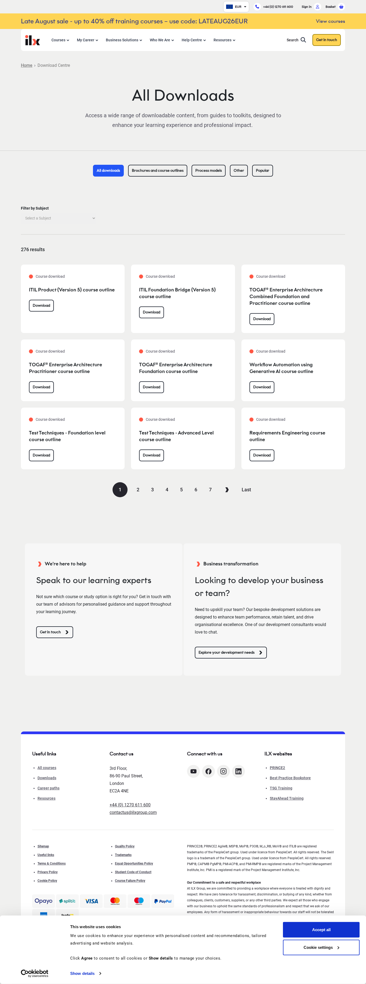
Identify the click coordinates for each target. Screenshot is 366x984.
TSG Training (281, 788)
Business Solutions (122, 40)
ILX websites (278, 754)
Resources (222, 40)
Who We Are (160, 40)
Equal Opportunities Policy (134, 863)
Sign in (307, 7)
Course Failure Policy (130, 881)
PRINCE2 (277, 768)
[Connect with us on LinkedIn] (238, 771)
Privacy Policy (48, 872)
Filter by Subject (35, 208)
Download (41, 305)
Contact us (121, 754)
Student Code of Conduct (133, 872)
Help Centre (192, 40)
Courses (58, 40)
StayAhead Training (287, 798)
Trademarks (123, 855)
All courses (47, 768)
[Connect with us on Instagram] (223, 771)
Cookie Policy (47, 881)
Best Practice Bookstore (290, 778)
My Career (85, 40)
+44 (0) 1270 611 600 (278, 7)
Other (239, 170)
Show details (82, 973)
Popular (262, 170)
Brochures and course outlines (158, 170)
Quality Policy (125, 846)
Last (246, 489)
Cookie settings (318, 947)
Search (292, 40)
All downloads (108, 170)
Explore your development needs (227, 652)
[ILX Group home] (32, 39)
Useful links (46, 855)
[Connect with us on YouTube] (193, 771)
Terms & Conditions (52, 863)
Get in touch (326, 40)
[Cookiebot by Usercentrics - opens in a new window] (34, 974)
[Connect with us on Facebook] (208, 771)
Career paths (48, 788)
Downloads (47, 778)
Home (26, 65)
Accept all (321, 929)
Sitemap (43, 846)
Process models (208, 170)
